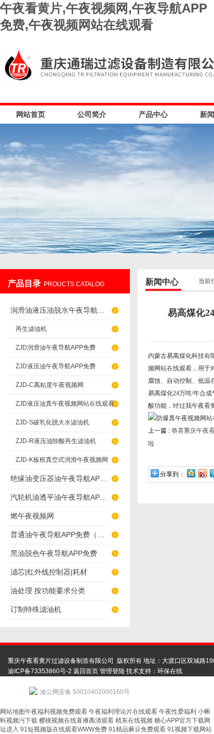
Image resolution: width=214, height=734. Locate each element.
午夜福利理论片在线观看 (123, 711)
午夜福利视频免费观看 (56, 711)
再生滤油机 (31, 328)
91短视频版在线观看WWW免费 (63, 729)
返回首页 (85, 671)
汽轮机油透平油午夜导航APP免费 (59, 497)
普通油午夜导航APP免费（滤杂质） (59, 534)
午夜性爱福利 (177, 711)
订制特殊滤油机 (35, 609)
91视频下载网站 (189, 729)
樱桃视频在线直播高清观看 (76, 720)
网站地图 (12, 711)
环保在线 (169, 671)
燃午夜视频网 (32, 516)
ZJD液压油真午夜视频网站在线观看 (65, 403)
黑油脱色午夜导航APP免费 (53, 553)
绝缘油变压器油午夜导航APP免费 (59, 478)
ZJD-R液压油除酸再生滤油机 (56, 441)
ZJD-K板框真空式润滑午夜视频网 (62, 459)
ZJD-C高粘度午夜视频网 (50, 385)
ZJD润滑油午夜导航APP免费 (56, 347)
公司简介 (91, 114)
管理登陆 (112, 671)
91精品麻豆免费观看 (137, 729)
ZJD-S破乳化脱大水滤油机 (52, 422)
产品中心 (153, 114)
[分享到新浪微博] (202, 472)
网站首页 (30, 114)
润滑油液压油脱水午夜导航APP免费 (59, 310)
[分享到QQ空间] (190, 472)
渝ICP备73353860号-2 (40, 671)
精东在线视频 (134, 720)
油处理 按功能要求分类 (47, 590)
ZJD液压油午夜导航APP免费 (56, 366)
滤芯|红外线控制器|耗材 (48, 572)
